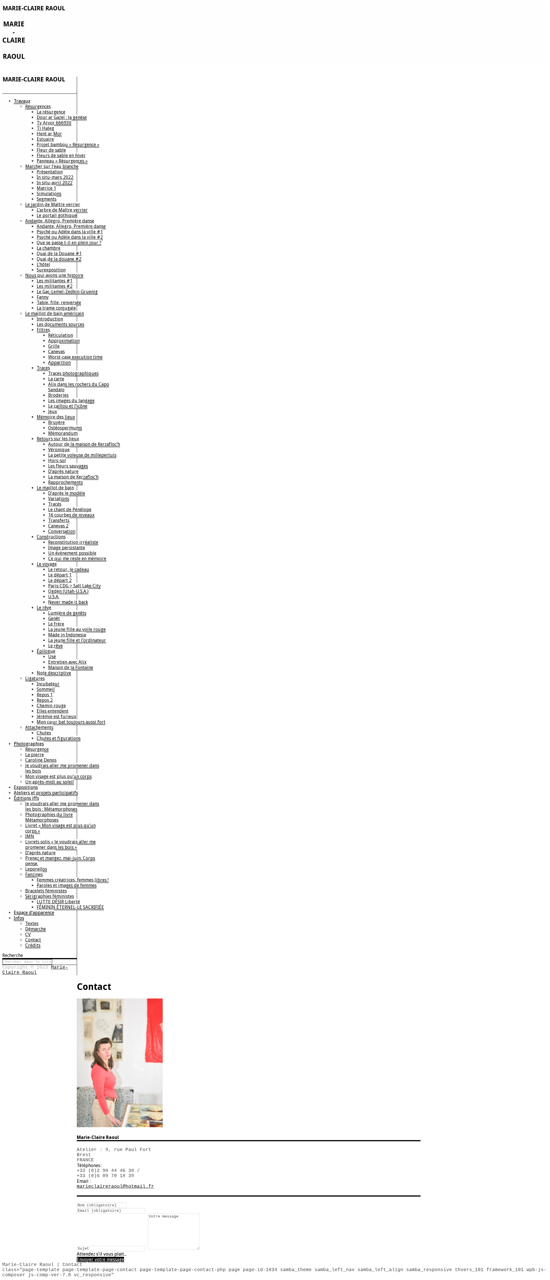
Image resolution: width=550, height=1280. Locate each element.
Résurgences (38, 106)
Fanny (43, 297)
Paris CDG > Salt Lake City (74, 586)
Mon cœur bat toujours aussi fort (71, 722)
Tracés (54, 504)
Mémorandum (63, 433)
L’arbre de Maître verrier (62, 210)
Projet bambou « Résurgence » (68, 144)
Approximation (64, 340)
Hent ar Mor (49, 133)
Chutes (44, 733)
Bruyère (56, 422)
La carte (56, 379)
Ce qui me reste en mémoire (77, 558)
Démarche (35, 929)
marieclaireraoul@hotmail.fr (115, 1186)
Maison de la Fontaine (70, 667)
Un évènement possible (72, 553)
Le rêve (44, 607)
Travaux (22, 101)
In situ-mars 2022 (55, 177)
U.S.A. (53, 596)
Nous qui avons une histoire (54, 275)
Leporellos (36, 869)
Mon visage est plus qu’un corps (58, 776)
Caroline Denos (40, 760)
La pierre (34, 754)
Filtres (43, 330)
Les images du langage (71, 400)
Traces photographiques (73, 373)
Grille (54, 346)
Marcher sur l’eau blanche (51, 166)
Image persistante (66, 547)
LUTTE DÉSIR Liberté (58, 901)
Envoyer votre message (100, 1259)
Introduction (50, 319)
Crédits (32, 945)
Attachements (39, 727)
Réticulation (60, 335)
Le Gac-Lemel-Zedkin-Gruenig (67, 291)
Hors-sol (57, 460)
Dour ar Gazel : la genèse (62, 117)
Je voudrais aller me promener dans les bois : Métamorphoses (62, 806)
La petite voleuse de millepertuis (82, 455)
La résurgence (51, 112)
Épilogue (46, 651)
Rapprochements (65, 482)
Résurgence (37, 749)
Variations (58, 498)
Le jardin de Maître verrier (52, 204)
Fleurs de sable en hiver (61, 155)
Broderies (58, 395)
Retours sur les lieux (58, 438)
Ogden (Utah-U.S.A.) (68, 591)
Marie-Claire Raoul (35, 970)
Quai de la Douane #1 (59, 253)
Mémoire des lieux (56, 417)
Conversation (61, 531)
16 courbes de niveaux (71, 515)
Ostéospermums (65, 428)
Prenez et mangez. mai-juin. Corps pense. (60, 860)
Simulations (49, 193)
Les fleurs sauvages (68, 466)
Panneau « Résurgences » (62, 161)
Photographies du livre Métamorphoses (49, 817)
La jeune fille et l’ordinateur (77, 640)
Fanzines (34, 874)
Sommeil (46, 689)
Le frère (56, 624)
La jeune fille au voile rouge (77, 629)
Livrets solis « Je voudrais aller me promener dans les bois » (60, 844)
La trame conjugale (56, 308)
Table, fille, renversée (59, 302)
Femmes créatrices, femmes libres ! (73, 880)
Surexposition (51, 270)
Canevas (56, 351)
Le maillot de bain (55, 487)
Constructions (51, 537)
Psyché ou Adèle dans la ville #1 (70, 231)
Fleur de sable (51, 150)
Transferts (58, 520)
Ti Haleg (45, 128)
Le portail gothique (57, 215)
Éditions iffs (26, 798)
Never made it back (68, 602)
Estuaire (45, 139)
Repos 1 (45, 694)
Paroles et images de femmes (67, 885)
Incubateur (48, 684)
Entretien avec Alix (67, 662)
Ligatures (35, 678)
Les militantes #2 (54, 286)
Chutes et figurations (58, 738)
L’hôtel (43, 264)
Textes (31, 923)
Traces (43, 368)
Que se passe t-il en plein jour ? (69, 242)
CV (28, 934)
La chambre (48, 248)
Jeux (52, 411)
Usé (52, 656)
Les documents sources (60, 324)
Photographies (29, 743)
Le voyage (47, 564)
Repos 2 (45, 700)
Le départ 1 (60, 575)
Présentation (50, 172)
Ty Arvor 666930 (54, 123)
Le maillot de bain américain (54, 313)
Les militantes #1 (54, 281)
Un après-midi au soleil (49, 782)
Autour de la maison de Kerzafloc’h (84, 444)
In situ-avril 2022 (54, 182)
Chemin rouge (51, 705)
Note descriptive (54, 673)
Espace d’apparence (34, 912)
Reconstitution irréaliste (73, 542)
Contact (33, 940)
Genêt (54, 618)
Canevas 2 (58, 526)
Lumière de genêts (67, 613)
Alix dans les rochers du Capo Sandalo (78, 387)
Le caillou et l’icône (67, 406)
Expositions (26, 787)
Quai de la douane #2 (59, 259)
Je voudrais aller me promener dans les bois (62, 768)
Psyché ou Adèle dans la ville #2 (70, 237)
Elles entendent (52, 711)
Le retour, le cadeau (68, 569)
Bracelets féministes (46, 891)
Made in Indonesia (67, 635)
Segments (46, 199)
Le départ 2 (60, 580)
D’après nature (63, 471)
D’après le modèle (66, 493)
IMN (29, 836)
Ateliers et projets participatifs (46, 793)
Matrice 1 (46, 188)
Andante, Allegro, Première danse (59, 221)
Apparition (59, 362)
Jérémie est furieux (56, 716)
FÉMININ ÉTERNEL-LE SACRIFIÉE (70, 907)
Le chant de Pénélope (69, 509)
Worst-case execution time (75, 357)
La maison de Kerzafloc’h (73, 477)
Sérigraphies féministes (49, 896)
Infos (19, 918)
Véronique (59, 449)
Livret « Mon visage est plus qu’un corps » (60, 828)
